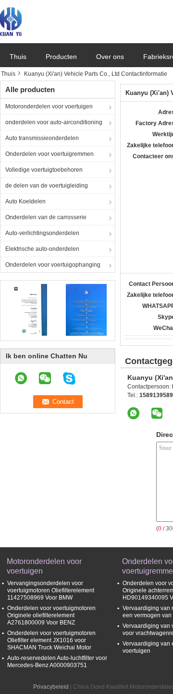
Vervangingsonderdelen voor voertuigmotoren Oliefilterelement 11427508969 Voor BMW (50, 590)
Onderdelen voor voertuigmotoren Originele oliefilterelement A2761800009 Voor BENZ (51, 615)
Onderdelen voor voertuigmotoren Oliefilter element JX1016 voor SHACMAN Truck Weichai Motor (51, 640)
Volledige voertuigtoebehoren (44, 169)
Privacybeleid (51, 686)
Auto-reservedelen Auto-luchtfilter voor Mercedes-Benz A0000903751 (57, 662)
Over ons (110, 56)
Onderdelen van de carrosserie (45, 217)
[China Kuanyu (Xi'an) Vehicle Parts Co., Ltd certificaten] (29, 309)
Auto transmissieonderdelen (42, 138)
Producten (61, 56)
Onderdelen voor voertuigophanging (52, 264)
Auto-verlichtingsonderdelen (42, 233)
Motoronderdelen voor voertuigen (49, 106)
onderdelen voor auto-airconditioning (53, 122)
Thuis (18, 56)
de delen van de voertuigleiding (46, 185)
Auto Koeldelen (25, 201)
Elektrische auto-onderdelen (42, 249)
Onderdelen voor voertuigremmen (49, 154)
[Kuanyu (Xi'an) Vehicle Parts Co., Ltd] (11, 21)
